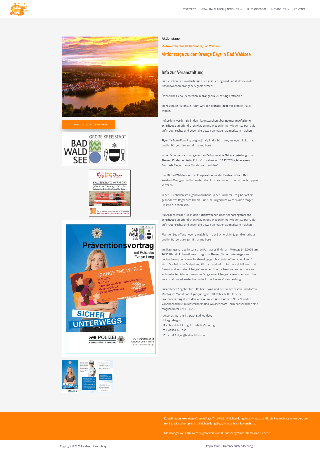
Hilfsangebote (256, 9)
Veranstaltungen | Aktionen (220, 9)
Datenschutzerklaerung (238, 446)
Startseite (189, 9)
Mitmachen (278, 9)
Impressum (213, 446)
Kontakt (299, 9)
